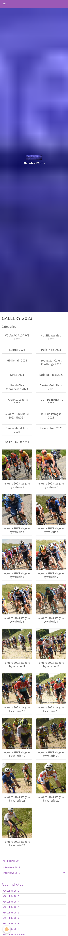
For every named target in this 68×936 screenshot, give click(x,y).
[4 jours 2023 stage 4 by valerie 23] (17, 823)
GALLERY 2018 (11, 923)
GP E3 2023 (17, 374)
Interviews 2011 (11, 867)
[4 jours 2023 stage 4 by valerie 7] (51, 554)
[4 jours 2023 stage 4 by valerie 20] (51, 733)
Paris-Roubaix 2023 (51, 374)
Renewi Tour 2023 (51, 428)
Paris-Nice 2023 (51, 350)
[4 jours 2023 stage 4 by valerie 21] (17, 778)
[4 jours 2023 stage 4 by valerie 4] (17, 509)
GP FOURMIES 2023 (17, 442)
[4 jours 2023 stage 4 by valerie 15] (51, 644)
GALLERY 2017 (11, 918)
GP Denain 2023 (17, 360)
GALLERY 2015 (11, 907)
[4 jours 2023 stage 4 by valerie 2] (17, 465)
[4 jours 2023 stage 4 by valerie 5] (51, 509)
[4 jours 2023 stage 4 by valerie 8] (17, 599)
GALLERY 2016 (11, 912)
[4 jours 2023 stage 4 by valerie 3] (51, 465)
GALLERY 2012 (11, 890)
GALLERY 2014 (11, 901)
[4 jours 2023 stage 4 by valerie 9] (51, 599)
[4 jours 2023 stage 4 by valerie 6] (17, 554)
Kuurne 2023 (17, 350)
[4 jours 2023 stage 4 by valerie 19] (17, 733)
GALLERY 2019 (11, 929)
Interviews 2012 (11, 872)
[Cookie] (6, 929)
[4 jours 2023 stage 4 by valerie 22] (51, 778)
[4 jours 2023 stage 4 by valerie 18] (51, 688)
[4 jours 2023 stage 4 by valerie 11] (17, 644)
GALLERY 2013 (11, 896)
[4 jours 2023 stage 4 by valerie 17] (17, 688)
